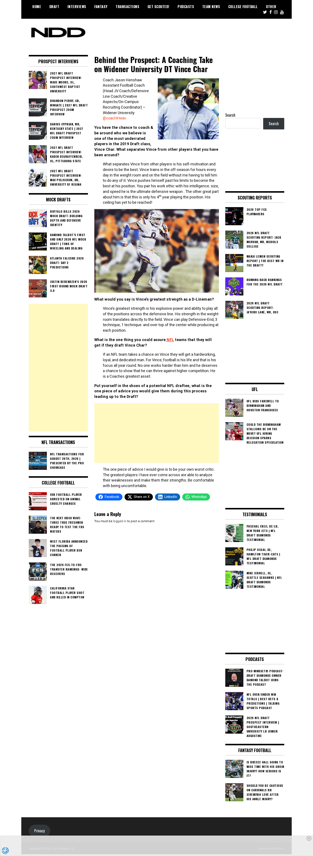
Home (36, 6)
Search (230, 115)
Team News (211, 6)
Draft (54, 6)
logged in (119, 521)
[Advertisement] (156, 433)
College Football (243, 6)
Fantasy (101, 6)
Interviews (76, 6)
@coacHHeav (114, 118)
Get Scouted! (158, 6)
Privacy (39, 830)
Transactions (127, 6)
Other (271, 6)
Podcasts (186, 6)
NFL (170, 339)
